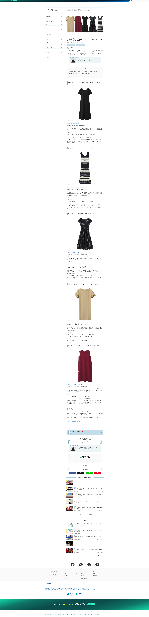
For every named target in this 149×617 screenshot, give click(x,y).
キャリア (47, 54)
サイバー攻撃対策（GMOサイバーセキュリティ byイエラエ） (60, 589)
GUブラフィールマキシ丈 (73, 123)
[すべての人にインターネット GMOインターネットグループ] (141, 1)
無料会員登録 (48, 16)
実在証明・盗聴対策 (48, 589)
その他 (98, 614)
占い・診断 (48, 52)
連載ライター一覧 (49, 21)
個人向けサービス (93, 614)
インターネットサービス (48, 614)
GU (78, 419)
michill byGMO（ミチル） (71, 9)
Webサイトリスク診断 (74, 588)
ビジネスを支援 (62, 614)
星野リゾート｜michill (50, 31)
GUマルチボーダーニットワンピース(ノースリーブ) (79, 187)
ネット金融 (84, 614)
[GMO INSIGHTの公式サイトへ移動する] (50, 583)
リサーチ (77, 614)
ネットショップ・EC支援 (55, 614)
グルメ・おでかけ (49, 47)
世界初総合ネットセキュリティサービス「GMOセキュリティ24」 (54, 588)
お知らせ (47, 14)
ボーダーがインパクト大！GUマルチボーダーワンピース (80, 73)
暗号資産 (89, 614)
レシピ (47, 39)
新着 (46, 24)
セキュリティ (67, 614)
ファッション (48, 34)
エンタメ (47, 44)
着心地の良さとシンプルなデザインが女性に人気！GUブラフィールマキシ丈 (84, 71)
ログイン (47, 19)
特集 (46, 29)
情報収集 (81, 614)
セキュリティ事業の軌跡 (91, 589)
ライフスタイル (48, 42)
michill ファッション (73, 47)
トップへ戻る (84, 465)
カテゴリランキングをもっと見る (85, 514)
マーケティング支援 (72, 614)
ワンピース (96, 128)
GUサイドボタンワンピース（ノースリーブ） (77, 384)
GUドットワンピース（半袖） (74, 252)
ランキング (48, 26)
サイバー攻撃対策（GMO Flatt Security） (76, 589)
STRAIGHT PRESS (100, 526)
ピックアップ (48, 57)
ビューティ (48, 37)
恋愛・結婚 (48, 49)
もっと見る (85, 555)
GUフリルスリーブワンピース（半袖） (76, 323)
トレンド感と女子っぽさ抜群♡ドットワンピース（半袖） (81, 75)
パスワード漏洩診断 (67, 588)
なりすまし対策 (85, 589)
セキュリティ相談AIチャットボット (83, 588)
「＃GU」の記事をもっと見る (73, 421)
